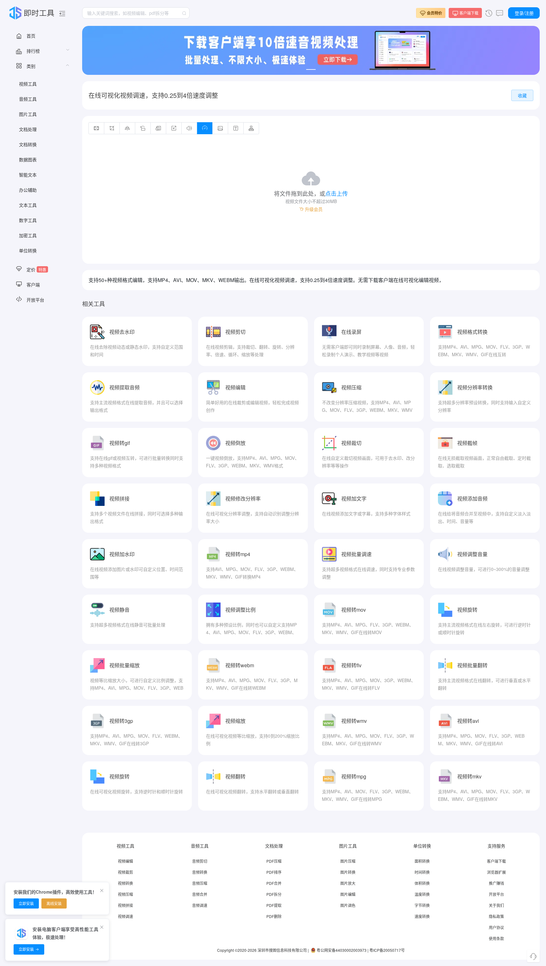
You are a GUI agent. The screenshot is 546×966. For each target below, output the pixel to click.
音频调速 (199, 905)
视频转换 (125, 883)
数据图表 (28, 159)
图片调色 (347, 905)
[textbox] (136, 13)
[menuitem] (38, 35)
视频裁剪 (125, 872)
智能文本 (28, 174)
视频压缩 (125, 894)
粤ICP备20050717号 (387, 950)
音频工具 (28, 99)
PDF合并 (274, 883)
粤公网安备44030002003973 (342, 950)
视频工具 (28, 84)
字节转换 (422, 905)
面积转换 (422, 861)
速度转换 (422, 916)
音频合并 (199, 894)
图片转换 (347, 872)
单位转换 (28, 250)
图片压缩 (347, 861)
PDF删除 (274, 916)
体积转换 (422, 883)
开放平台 (496, 894)
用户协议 (496, 927)
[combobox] (136, 13)
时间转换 (422, 872)
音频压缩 (199, 883)
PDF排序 (274, 872)
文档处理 (28, 129)
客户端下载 (496, 861)
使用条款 (496, 938)
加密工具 (28, 235)
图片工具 (28, 114)
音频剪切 (199, 861)
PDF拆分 (274, 894)
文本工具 (28, 205)
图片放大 (347, 883)
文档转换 (28, 144)
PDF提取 (274, 905)
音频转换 (199, 872)
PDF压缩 (274, 861)
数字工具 (28, 220)
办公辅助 (28, 190)
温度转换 (422, 894)
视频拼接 (125, 905)
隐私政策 (496, 916)
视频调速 (125, 916)
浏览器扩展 (496, 872)
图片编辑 (347, 894)
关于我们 (496, 905)
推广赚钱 (496, 883)
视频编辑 (125, 861)
